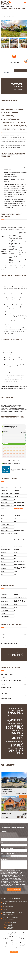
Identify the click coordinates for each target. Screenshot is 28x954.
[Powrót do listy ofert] (2, 16)
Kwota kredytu (6, 632)
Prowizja (4, 693)
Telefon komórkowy (7, 848)
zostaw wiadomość (20, 70)
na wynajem (10, 922)
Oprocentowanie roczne (9, 643)
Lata (2, 637)
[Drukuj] (4, 16)
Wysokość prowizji (7, 698)
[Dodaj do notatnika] (10, 16)
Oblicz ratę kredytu (18, 89)
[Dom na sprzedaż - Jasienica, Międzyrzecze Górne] (14, 783)
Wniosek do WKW (6, 687)
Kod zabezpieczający (7, 853)
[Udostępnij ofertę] (13, 16)
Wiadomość (4, 859)
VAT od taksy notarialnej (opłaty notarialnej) (11, 681)
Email (2, 842)
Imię (2, 837)
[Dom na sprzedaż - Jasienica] (14, 807)
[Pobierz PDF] (7, 16)
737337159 (8, 72)
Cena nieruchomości (7, 675)
